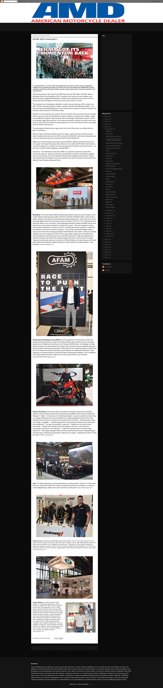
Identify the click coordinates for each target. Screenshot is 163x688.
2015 (106, 255)
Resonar (108, 189)
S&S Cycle (109, 158)
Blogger (91, 684)
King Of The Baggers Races (114, 169)
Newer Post (36, 648)
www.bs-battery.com (46, 244)
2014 (106, 257)
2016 (106, 252)
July (107, 220)
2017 (106, 249)
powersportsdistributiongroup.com (44, 357)
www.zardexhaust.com (84, 487)
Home (65, 648)
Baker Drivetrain (110, 207)
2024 (106, 121)
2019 (106, 244)
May (107, 226)
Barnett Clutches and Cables (114, 143)
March (108, 231)
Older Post (92, 648)
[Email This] (55, 638)
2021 (106, 239)
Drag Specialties (110, 174)
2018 (106, 247)
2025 (106, 119)
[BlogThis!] (57, 638)
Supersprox (109, 184)
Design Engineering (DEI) (113, 145)
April (107, 228)
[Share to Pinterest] (62, 638)
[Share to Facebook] (60, 638)
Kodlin (107, 150)
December (109, 129)
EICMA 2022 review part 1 (113, 136)
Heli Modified (109, 204)
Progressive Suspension (113, 148)
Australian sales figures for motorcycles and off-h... (114, 139)
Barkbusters (109, 199)
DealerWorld (108, 267)
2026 (106, 116)
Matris (107, 179)
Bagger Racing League (113, 163)
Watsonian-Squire (111, 153)
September (109, 215)
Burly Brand (109, 156)
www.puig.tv (49, 435)
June (107, 223)
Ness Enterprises (111, 192)
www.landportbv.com (38, 631)
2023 (106, 124)
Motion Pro (109, 202)
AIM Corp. (109, 171)
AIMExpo (108, 131)
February (109, 233)
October (108, 213)
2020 (106, 242)
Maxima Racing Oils (112, 197)
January (108, 236)
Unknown (107, 270)
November (109, 210)
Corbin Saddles (110, 176)
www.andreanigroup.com (39, 549)
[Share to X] (58, 638)
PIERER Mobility (110, 166)
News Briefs (109, 134)
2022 (106, 126)
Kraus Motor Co (110, 181)
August (108, 218)
